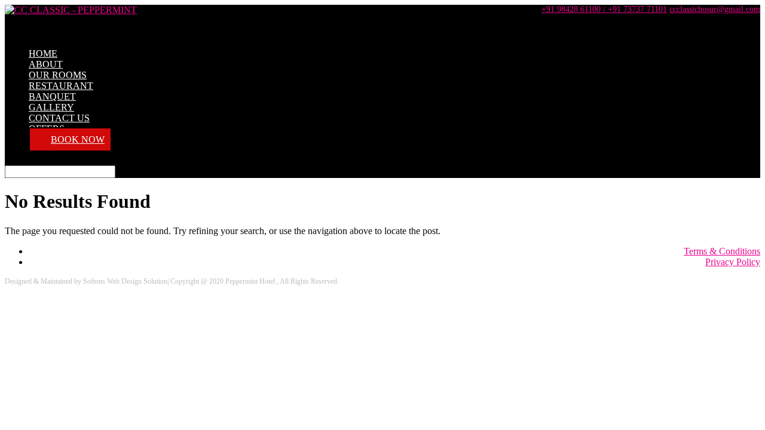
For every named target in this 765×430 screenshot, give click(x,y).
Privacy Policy (732, 262)
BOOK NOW (78, 139)
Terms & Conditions (722, 251)
